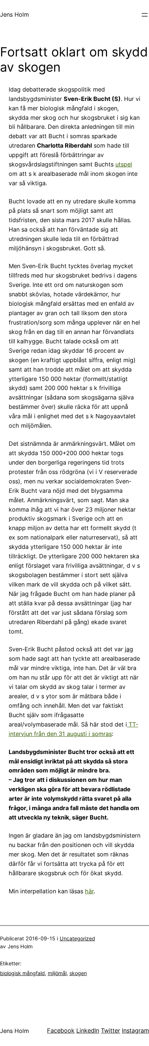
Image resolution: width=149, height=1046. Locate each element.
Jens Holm (14, 14)
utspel (123, 164)
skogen (78, 973)
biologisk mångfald (22, 973)
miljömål (57, 973)
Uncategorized (77, 938)
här (89, 891)
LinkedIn (87, 1030)
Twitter (110, 1030)
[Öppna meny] (144, 14)
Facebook (60, 1030)
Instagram (135, 1030)
